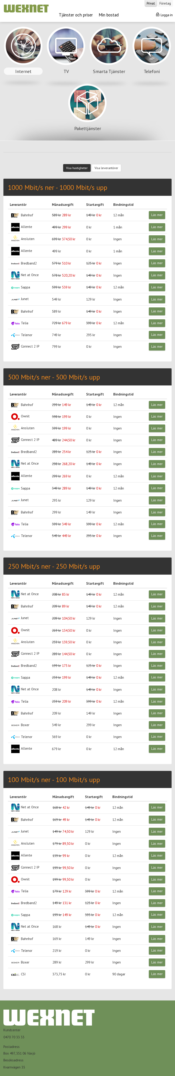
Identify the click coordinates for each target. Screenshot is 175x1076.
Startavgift (95, 204)
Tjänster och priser (76, 15)
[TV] (66, 54)
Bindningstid (123, 204)
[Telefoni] (152, 54)
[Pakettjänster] (87, 112)
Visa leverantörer (106, 168)
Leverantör (18, 204)
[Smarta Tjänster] (109, 54)
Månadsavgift (63, 204)
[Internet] (23, 54)
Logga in (166, 15)
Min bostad (109, 15)
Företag (165, 3)
